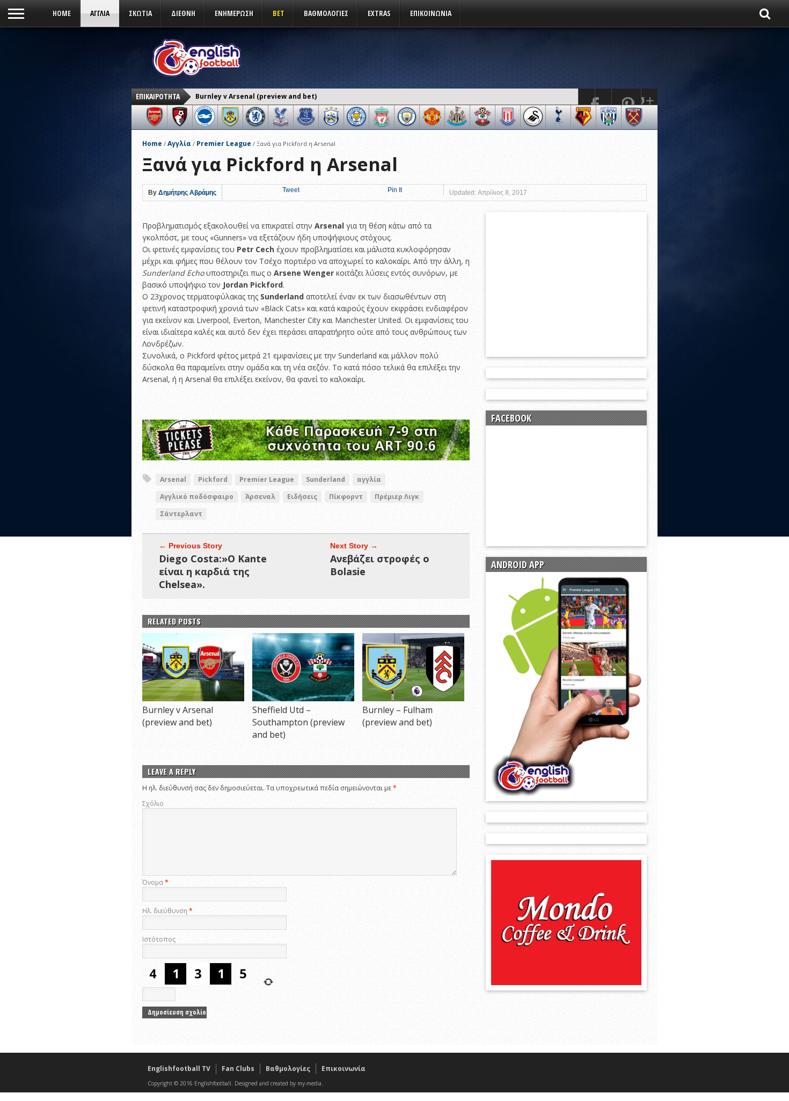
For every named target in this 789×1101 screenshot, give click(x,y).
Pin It (395, 190)
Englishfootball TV (179, 1068)
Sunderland (325, 479)
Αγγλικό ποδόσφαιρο (196, 496)
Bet (278, 13)
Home (62, 13)
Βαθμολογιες (326, 13)
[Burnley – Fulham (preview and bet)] (413, 698)
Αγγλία (179, 143)
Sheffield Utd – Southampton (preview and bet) (298, 722)
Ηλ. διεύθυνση (167, 910)
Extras (379, 13)
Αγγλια (99, 13)
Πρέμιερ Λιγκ (397, 496)
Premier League (223, 143)
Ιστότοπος (159, 939)
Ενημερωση (234, 13)
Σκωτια (140, 13)
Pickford (213, 479)
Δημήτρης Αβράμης (187, 192)
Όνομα (155, 882)
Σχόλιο (153, 803)
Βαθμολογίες (288, 1068)
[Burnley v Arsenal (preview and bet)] (193, 698)
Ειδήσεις (302, 496)
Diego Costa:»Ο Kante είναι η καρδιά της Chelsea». (213, 571)
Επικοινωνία (430, 13)
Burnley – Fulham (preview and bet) (397, 716)
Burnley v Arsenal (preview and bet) (256, 96)
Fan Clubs (238, 1068)
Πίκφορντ (346, 496)
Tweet (290, 190)
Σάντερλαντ (181, 513)
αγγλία (369, 479)
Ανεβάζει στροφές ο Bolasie (379, 565)
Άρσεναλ (260, 496)
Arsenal (173, 479)
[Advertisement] (456, 57)
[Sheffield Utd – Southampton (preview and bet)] (303, 698)
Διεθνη (183, 13)
